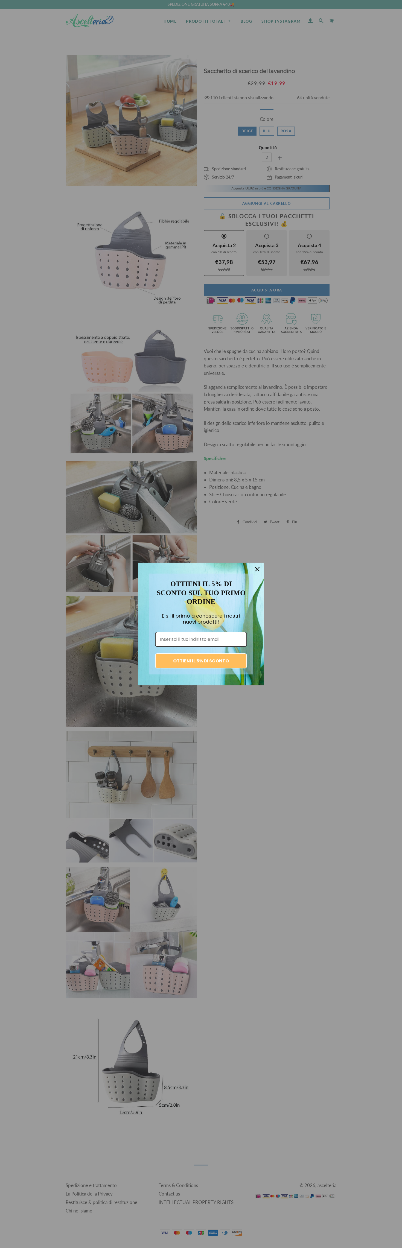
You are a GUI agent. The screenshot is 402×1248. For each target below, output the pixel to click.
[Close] (257, 569)
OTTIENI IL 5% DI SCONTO (201, 661)
